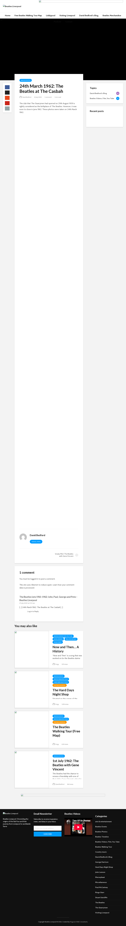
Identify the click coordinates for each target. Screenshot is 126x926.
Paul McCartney (71, 639)
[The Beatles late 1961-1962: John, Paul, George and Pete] (95, 128)
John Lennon (58, 639)
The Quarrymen (101, 907)
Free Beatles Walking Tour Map (28, 15)
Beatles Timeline (102, 837)
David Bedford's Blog (103, 857)
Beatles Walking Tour (61, 679)
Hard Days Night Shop (61, 682)
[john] (49, 146)
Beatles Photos (25, 80)
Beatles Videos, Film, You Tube (63, 636)
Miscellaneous (101, 882)
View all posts (36, 542)
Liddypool (50, 15)
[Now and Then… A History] (32, 649)
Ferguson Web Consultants (78, 922)
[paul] (49, 381)
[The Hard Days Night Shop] (32, 689)
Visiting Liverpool (67, 15)
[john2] (49, 205)
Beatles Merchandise (112, 15)
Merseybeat (100, 877)
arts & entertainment (103, 821)
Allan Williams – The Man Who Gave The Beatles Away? (110, 138)
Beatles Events (58, 676)
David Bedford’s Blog (88, 15)
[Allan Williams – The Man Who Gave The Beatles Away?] (95, 140)
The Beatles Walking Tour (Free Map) (66, 731)
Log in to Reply (33, 611)
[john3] (49, 264)
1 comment (48, 97)
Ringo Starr (58, 642)
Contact (68, 21)
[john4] (49, 323)
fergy (57, 664)
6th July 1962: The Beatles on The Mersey (108, 118)
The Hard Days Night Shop (63, 692)
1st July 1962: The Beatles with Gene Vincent (66, 765)
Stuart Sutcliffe (101, 897)
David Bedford (26, 97)
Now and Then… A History (66, 649)
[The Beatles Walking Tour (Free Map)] (32, 729)
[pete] (49, 440)
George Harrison (101, 862)
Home (7, 15)
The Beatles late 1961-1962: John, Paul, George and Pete (110, 128)
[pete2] (49, 499)
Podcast (57, 21)
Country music (101, 852)
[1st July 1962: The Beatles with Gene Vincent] (32, 769)
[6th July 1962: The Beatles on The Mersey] (95, 119)
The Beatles (100, 902)
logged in (34, 579)
